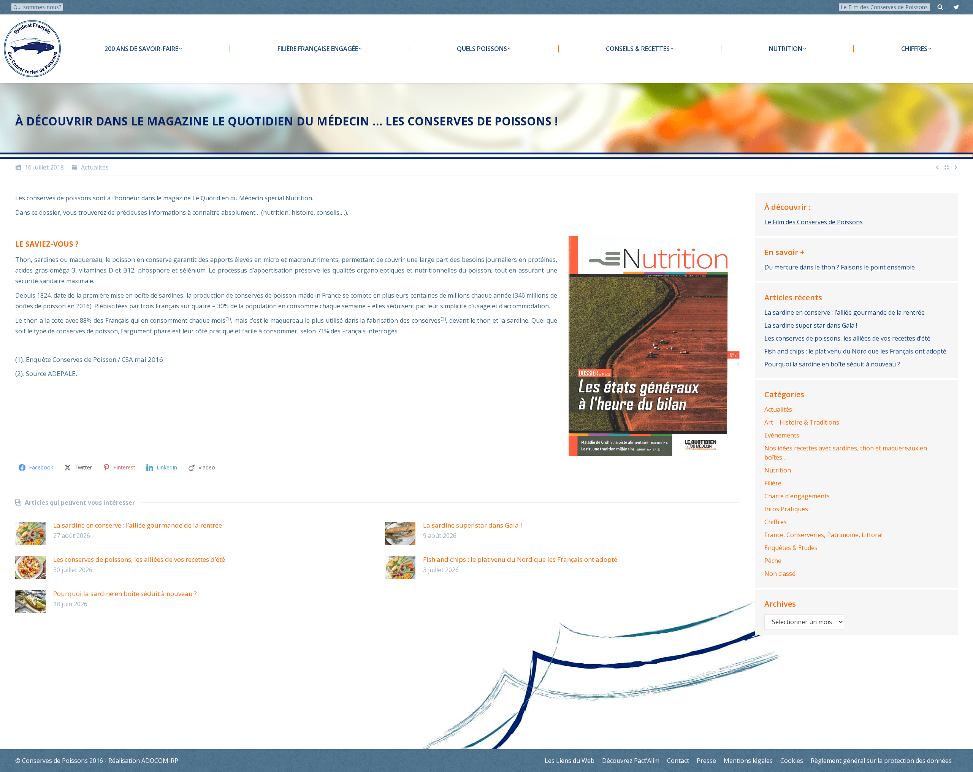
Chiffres (775, 522)
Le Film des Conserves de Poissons (884, 7)
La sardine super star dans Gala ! (472, 525)
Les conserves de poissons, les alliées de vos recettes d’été (139, 559)
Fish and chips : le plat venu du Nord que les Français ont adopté (520, 559)
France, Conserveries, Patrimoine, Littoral (823, 535)
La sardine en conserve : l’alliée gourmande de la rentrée (137, 525)
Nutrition (777, 470)
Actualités (95, 167)
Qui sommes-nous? (37, 7)
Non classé (780, 573)
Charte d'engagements (797, 496)
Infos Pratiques (786, 509)
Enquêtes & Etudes (791, 548)
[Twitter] (956, 7)
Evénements (781, 435)
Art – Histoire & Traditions (801, 422)
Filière (772, 483)
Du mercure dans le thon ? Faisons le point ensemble (839, 267)
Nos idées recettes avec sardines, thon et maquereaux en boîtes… (845, 452)
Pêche (772, 560)
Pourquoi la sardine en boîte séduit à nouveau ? (125, 593)
